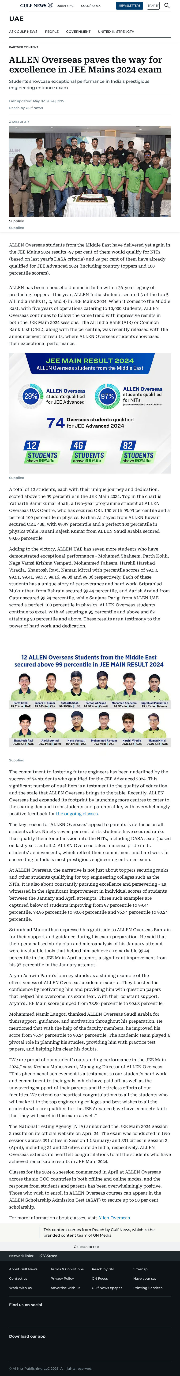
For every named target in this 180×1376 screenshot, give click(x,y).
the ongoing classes (77, 813)
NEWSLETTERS (129, 5)
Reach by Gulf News (26, 108)
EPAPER (153, 5)
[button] (13, 5)
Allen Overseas (114, 1217)
